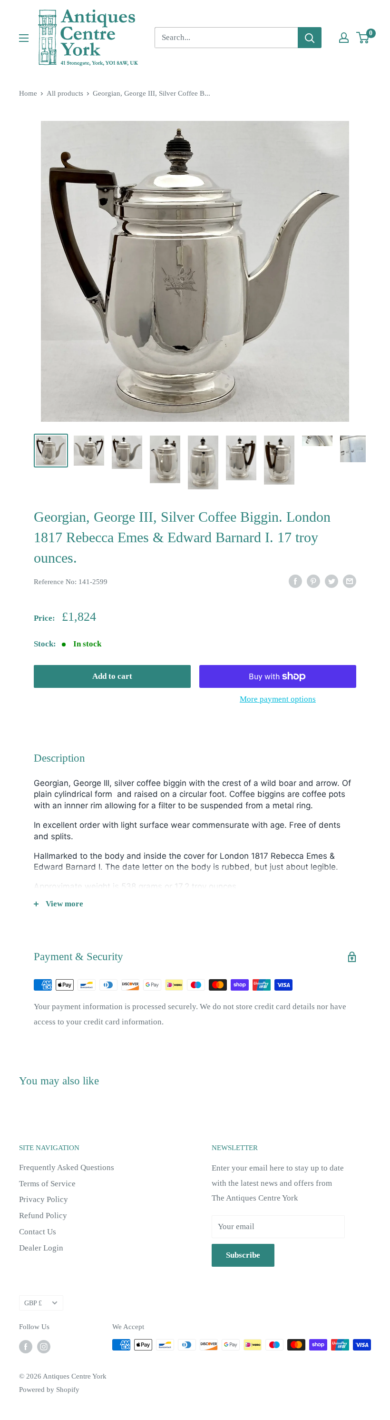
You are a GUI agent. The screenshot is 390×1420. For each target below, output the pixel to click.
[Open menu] (24, 38)
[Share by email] (349, 580)
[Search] (310, 37)
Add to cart (112, 676)
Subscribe (243, 1255)
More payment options (278, 699)
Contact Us (37, 1231)
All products (65, 93)
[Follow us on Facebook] (25, 1346)
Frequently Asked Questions (66, 1167)
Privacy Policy (43, 1199)
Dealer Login (41, 1247)
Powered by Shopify (49, 1389)
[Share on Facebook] (295, 580)
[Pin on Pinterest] (313, 580)
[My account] (344, 37)
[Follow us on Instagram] (43, 1346)
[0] (363, 37)
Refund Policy (43, 1215)
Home (28, 93)
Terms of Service (47, 1183)
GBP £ (33, 1303)
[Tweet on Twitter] (331, 580)
